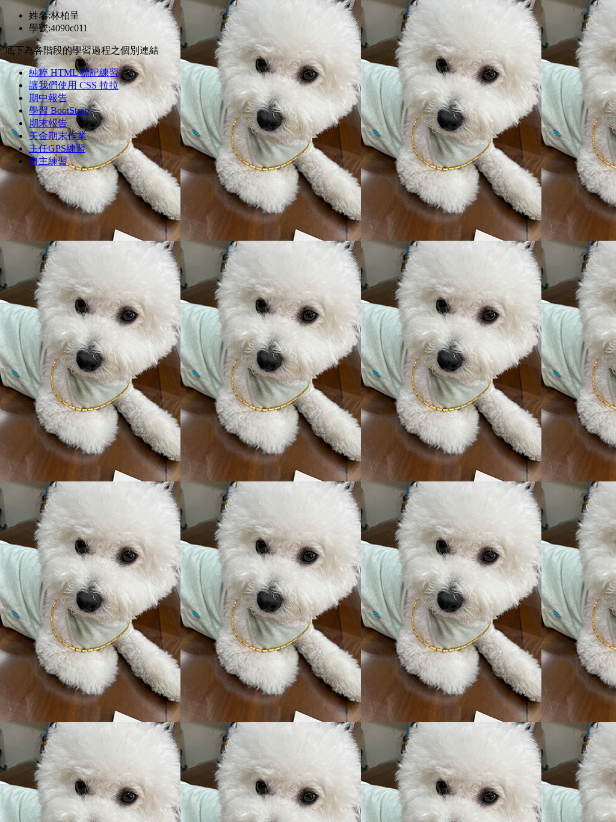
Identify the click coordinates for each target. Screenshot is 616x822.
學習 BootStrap (59, 110)
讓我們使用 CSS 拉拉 (74, 85)
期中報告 (48, 98)
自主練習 (48, 161)
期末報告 (48, 123)
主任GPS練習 (57, 148)
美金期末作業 (58, 136)
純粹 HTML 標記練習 (74, 72)
